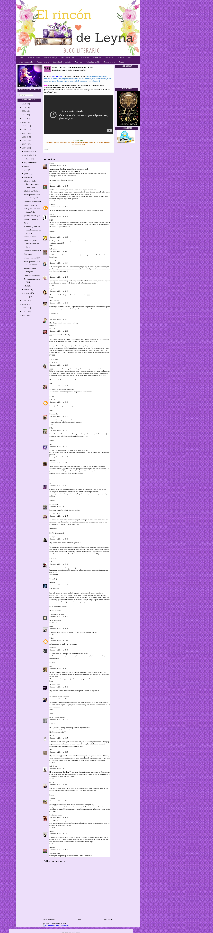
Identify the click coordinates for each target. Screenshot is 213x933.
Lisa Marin (52, 648)
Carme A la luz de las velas (57, 717)
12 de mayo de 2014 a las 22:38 (58, 365)
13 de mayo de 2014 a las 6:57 (58, 506)
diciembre (28, 152)
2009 (24, 315)
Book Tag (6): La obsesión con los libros (31, 243)
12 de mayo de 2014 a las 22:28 (58, 319)
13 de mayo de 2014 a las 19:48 (58, 687)
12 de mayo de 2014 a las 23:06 (58, 402)
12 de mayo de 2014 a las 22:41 (58, 386)
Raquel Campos (54, 289)
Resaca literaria (30, 237)
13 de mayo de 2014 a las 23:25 (58, 752)
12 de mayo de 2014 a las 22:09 (58, 277)
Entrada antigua (108, 919)
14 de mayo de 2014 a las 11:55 (58, 801)
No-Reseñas (109, 58)
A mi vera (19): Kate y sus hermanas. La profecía (32, 230)
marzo (27, 290)
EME (130, 58)
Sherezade (52, 583)
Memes (121, 62)
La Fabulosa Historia (55, 400)
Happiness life (53, 414)
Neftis (51, 428)
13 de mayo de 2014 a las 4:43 (58, 486)
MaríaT (51, 831)
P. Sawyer (52, 537)
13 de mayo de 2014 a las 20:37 (58, 699)
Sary (50, 275)
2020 (24, 126)
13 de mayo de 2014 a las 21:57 (58, 738)
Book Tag (83, 70)
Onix (50, 562)
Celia (50, 666)
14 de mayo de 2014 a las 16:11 (58, 817)
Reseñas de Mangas (50, 58)
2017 (24, 137)
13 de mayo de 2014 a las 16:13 (58, 617)
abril (26, 286)
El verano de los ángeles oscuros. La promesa (31, 184)
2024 (24, 111)
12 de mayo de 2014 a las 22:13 (58, 291)
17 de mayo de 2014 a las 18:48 (58, 850)
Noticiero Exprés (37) (32, 251)
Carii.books (52, 782)
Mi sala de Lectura (54, 685)
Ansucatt (52, 799)
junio (26, 173)
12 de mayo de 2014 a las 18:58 (58, 165)
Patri (50, 383)
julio (26, 170)
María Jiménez (53, 736)
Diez (26, 223)
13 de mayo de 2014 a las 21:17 (58, 719)
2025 (24, 108)
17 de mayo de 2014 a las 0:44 (58, 833)
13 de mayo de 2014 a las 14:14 (58, 585)
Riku (50, 184)
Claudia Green (53, 329)
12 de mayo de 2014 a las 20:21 (58, 216)
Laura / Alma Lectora (55, 514)
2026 (24, 104)
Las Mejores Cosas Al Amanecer (59, 696)
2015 (24, 144)
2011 (24, 308)
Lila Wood (52, 460)
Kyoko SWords (54, 261)
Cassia (51, 626)
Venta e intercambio (93, 62)
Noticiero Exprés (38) (32, 201)
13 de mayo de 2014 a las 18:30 (58, 668)
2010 (24, 311)
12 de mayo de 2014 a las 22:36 (58, 331)
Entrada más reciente (49, 919)
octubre (27, 159)
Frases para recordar (26, 62)
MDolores (52, 750)
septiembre (28, 163)
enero (26, 297)
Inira (50, 444)
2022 (24, 118)
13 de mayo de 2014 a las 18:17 (58, 650)
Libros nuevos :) (30, 205)
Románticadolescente (55, 815)
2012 (24, 304)
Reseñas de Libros (33, 58)
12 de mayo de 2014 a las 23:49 (58, 416)
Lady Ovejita (53, 766)
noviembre (28, 155)
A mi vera (78, 62)
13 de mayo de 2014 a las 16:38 (58, 628)
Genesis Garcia (53, 504)
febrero (27, 293)
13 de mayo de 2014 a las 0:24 (58, 446)
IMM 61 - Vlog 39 (31, 219)
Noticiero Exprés (43, 62)
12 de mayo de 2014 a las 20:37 (58, 237)
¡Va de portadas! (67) (32, 258)
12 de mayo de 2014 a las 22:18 (58, 303)
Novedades (97, 58)
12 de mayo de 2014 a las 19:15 (58, 186)
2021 (24, 122)
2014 (24, 148)
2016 (24, 140)
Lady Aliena (52, 249)
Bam (50, 235)
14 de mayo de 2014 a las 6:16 (58, 785)
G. (50, 317)
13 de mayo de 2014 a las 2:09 (58, 463)
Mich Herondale (54, 301)
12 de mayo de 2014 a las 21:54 (58, 263)
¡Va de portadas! (83, 58)
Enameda (52, 847)
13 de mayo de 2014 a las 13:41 (58, 564)
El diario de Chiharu (32, 191)
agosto (27, 166)
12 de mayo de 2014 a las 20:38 (58, 251)
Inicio (21, 58)
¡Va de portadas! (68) (32, 216)
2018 (24, 133)
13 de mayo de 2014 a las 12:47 (58, 516)
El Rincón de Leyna (75, 932)
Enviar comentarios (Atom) (59, 923)
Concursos (120, 58)
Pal (50, 483)
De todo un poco (109, 62)
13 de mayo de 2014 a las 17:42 (58, 640)
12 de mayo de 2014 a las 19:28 (58, 207)
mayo (26, 177)
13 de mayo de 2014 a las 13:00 (58, 539)
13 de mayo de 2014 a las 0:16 (58, 430)
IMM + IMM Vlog (67, 58)
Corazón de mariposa (32, 275)
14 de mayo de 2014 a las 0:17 (58, 768)
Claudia (51, 214)
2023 (24, 115)
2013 (24, 301)
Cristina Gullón (54, 363)
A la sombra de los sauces (56, 614)
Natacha (51, 163)
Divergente (28, 254)
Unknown (52, 204)
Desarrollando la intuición (62, 62)
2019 (24, 129)
